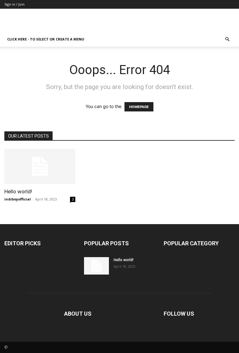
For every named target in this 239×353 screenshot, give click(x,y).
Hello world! (18, 191)
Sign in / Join (14, 4)
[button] (227, 39)
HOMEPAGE (139, 107)
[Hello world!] (39, 166)
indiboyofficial (17, 199)
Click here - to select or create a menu (45, 39)
